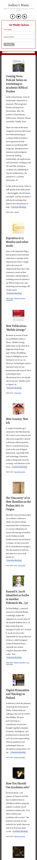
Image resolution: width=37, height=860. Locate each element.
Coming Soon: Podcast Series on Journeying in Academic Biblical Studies (17, 83)
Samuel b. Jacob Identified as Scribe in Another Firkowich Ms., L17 (17, 597)
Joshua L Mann (18, 5)
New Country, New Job (17, 421)
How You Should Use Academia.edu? (17, 785)
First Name (8, 29)
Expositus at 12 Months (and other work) (17, 242)
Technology (9, 664)
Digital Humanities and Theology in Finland (17, 694)
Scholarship (9, 300)
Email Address (9, 37)
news (15, 565)
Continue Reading (18, 207)
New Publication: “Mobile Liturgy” (16, 328)
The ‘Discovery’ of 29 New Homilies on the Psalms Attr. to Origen (18, 503)
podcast (16, 212)
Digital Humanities (19, 298)
